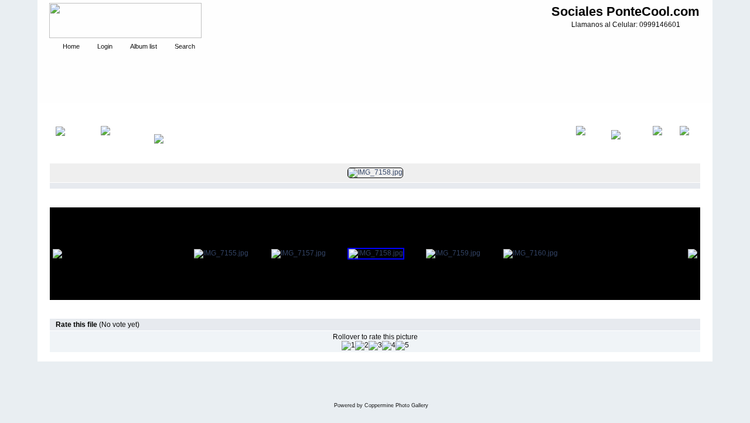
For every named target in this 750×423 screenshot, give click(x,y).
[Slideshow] (171, 142)
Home (71, 114)
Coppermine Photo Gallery (396, 405)
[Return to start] (587, 143)
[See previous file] (625, 143)
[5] (402, 345)
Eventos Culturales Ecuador (133, 114)
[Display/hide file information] (121, 143)
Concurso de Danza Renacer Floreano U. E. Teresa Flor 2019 (283, 114)
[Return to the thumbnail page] (72, 143)
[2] (362, 345)
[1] (348, 345)
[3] (375, 345)
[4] (389, 345)
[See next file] (660, 143)
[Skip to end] (687, 143)
